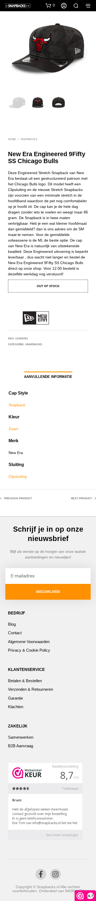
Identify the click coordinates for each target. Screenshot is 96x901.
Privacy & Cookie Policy (29, 650)
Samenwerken (20, 737)
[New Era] (36, 318)
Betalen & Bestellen (25, 680)
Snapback (17, 405)
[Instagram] (55, 874)
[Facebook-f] (40, 874)
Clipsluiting (18, 476)
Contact (15, 632)
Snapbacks (29, 139)
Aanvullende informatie (48, 377)
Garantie (15, 698)
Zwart (13, 429)
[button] (50, 5)
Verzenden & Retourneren (30, 689)
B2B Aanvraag (20, 746)
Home (12, 139)
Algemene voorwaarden (29, 641)
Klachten (15, 706)
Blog (12, 624)
